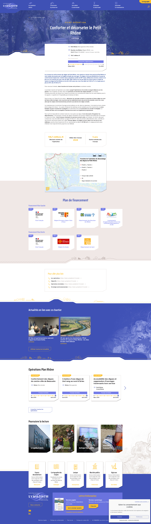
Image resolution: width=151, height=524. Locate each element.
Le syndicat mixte (32, 6)
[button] (125, 388)
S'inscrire (93, 506)
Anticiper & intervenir (97, 6)
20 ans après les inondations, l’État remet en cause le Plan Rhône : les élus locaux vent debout (74, 340)
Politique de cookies (123, 520)
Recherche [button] (148, 6)
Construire (71, 335)
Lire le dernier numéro (75, 508)
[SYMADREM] (10, 6)
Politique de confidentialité (133, 520)
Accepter (119, 517)
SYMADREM (63, 335)
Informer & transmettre (119, 6)
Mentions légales (42, 520)
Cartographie (145, 1)
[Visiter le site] (39, 214)
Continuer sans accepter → (142, 501)
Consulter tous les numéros (74, 512)
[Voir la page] (30, 511)
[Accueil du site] (39, 497)
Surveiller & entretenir (75, 6)
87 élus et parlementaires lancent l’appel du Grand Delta (41, 339)
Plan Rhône (75, 38)
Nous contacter (35, 505)
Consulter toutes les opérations (37, 410)
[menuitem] (37, 6)
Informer (31, 335)
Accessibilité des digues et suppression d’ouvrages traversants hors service (105, 381)
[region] (55, 57)
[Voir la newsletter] (59, 504)
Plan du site (70, 520)
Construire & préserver (53, 6)
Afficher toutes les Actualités (40, 349)
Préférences (139, 517)
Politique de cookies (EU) (83, 520)
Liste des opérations (38, 17)
